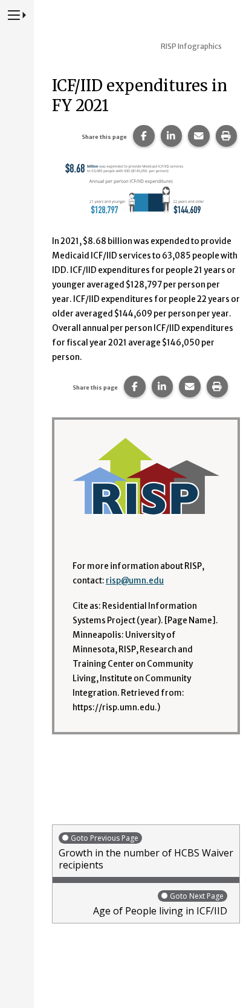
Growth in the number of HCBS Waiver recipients (146, 852)
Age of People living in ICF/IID (160, 904)
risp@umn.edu (135, 581)
